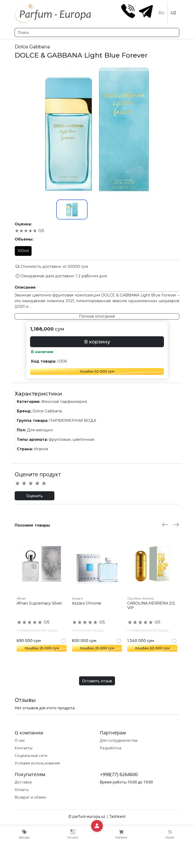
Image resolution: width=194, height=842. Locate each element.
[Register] (97, 826)
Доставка (23, 782)
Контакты (23, 748)
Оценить (34, 495)
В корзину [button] (97, 342)
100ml (23, 251)
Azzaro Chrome (86, 603)
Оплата (21, 789)
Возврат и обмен (30, 797)
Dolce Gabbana (32, 47)
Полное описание (97, 316)
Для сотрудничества (118, 740)
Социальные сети (31, 755)
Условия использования (37, 763)
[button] (72, 834)
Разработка (110, 748)
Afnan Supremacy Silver (39, 603)
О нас (20, 740)
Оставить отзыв (97, 680)
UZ (173, 13)
